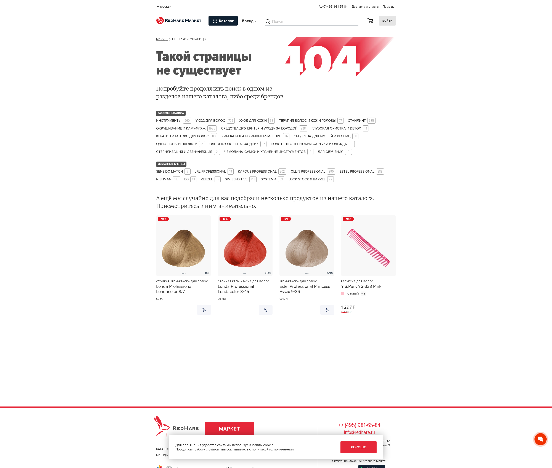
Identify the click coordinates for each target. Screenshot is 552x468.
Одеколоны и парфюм (179, 144)
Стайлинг (361, 120)
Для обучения (334, 152)
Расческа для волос (357, 281)
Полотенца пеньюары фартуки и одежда (312, 144)
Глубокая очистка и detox (339, 128)
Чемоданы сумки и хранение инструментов (267, 152)
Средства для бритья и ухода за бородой (263, 128)
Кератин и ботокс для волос (186, 136)
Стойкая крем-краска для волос (182, 281)
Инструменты (173, 120)
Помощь (388, 6)
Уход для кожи (256, 120)
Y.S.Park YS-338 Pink (361, 286)
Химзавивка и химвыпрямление (254, 136)
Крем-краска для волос (298, 281)
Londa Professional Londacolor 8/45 (236, 289)
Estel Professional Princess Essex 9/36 (304, 289)
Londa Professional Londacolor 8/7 (174, 289)
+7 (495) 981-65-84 (359, 425)
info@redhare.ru (359, 432)
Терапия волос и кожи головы (310, 120)
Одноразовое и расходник (237, 144)
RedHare (180, 429)
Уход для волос (214, 120)
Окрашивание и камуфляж (185, 128)
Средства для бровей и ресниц (325, 136)
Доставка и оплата (365, 6)
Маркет (229, 429)
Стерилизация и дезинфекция (187, 152)
